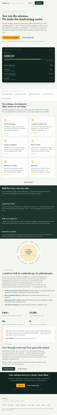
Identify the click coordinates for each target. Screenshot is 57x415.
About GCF (23, 405)
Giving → (6, 153)
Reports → (34, 174)
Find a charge (31, 405)
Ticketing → (7, 133)
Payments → (7, 174)
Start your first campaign (11, 37)
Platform (4, 405)
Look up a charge (8, 369)
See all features (28, 182)
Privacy (43, 405)
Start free (39, 3)
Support (38, 405)
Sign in (30, 3)
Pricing (17, 405)
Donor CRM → (34, 153)
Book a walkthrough (28, 37)
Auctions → (34, 133)
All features (11, 405)
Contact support (22, 369)
